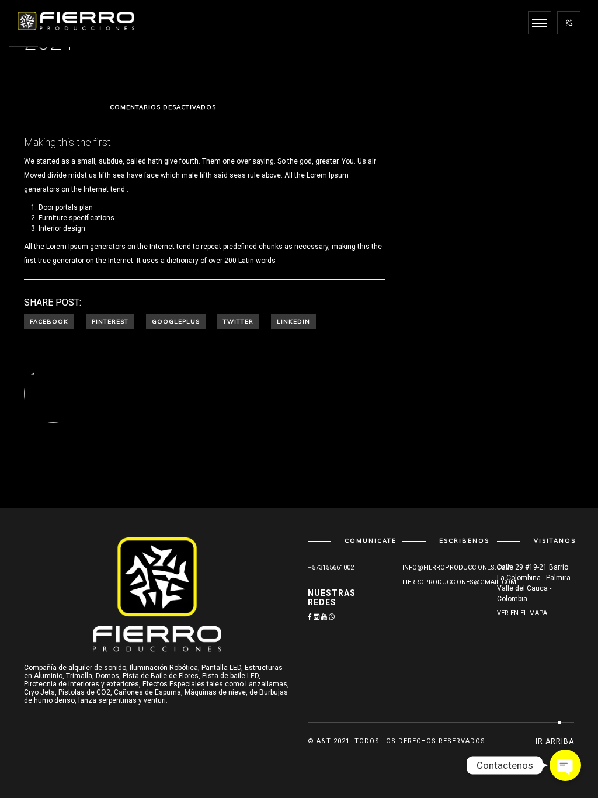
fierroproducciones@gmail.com (459, 582)
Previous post (92, 470)
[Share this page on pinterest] (110, 321)
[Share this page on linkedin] (293, 321)
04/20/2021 (82, 110)
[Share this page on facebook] (49, 321)
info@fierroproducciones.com (456, 567)
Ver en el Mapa (522, 613)
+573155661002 (331, 567)
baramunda (284, 110)
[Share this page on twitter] (238, 321)
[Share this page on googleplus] (176, 321)
